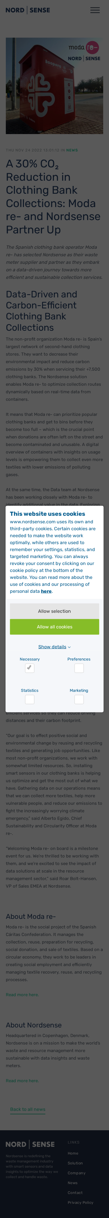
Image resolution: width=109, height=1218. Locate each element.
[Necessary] (29, 668)
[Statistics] (29, 699)
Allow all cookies (54, 627)
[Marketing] (79, 699)
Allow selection (54, 611)
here (46, 591)
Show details (52, 647)
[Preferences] (79, 668)
